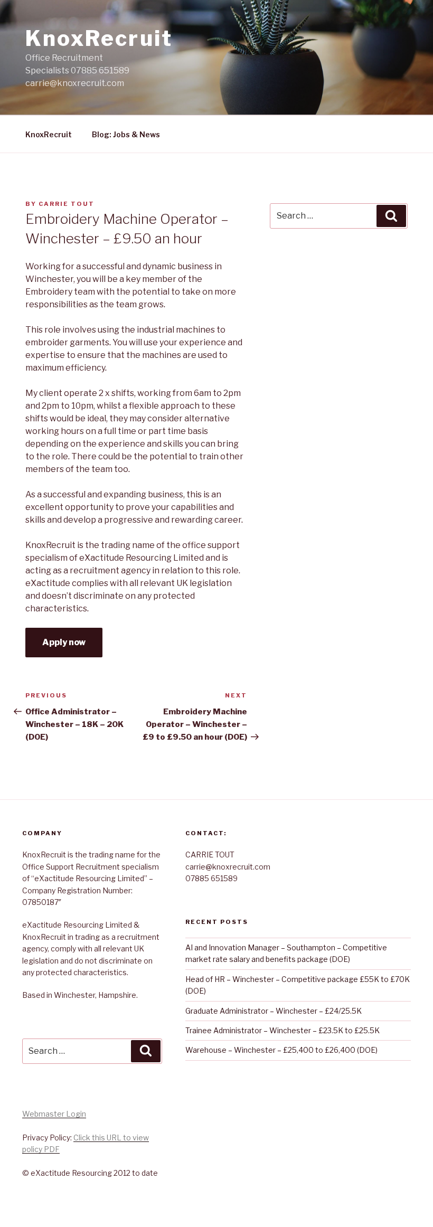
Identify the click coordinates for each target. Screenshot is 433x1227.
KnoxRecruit (99, 38)
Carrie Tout (67, 203)
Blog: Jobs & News (126, 134)
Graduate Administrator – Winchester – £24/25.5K (273, 1010)
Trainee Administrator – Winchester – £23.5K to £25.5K (282, 1030)
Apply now (64, 642)
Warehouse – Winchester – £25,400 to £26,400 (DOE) (281, 1049)
